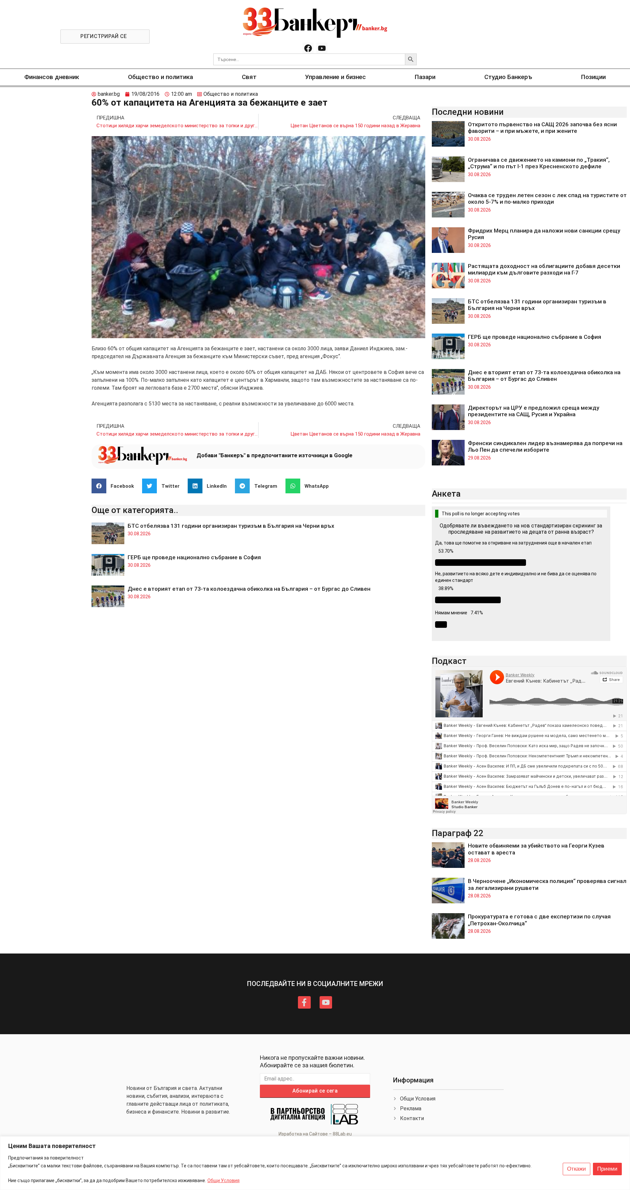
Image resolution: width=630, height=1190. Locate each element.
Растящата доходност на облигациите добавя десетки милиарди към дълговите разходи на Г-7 (544, 269)
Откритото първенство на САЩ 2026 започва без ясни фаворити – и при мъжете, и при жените (542, 127)
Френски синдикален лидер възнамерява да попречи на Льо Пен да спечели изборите (545, 446)
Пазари (425, 77)
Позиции (593, 77)
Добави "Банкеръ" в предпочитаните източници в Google (274, 455)
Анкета (446, 494)
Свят (249, 77)
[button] (115, 486)
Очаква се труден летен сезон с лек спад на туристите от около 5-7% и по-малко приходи (547, 198)
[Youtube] (321, 48)
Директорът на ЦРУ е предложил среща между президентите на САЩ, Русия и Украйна (533, 411)
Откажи (576, 1169)
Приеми (607, 1169)
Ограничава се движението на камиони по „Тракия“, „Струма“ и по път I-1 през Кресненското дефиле (539, 163)
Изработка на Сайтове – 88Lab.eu (315, 1134)
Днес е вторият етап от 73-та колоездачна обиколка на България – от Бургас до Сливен (250, 588)
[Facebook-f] (304, 1002)
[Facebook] (308, 48)
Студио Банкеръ (508, 77)
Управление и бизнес (335, 77)
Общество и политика (160, 77)
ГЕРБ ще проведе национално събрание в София (194, 557)
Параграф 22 (457, 833)
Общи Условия (223, 1180)
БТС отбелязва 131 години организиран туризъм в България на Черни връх (231, 526)
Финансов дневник (51, 77)
